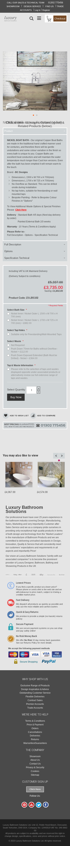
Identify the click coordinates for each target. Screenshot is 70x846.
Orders (35, 728)
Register (46, 10)
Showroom (35, 756)
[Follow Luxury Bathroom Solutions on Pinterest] (24, 807)
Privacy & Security (35, 767)
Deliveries (35, 735)
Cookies (35, 771)
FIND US (49, 6)
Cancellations (35, 732)
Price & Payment (35, 724)
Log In (37, 10)
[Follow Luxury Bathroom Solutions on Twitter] (38, 807)
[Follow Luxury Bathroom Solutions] (45, 807)
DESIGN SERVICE (32, 6)
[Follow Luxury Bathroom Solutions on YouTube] (31, 807)
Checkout (60, 18)
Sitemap (35, 775)
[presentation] (35, 131)
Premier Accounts (35, 704)
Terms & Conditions (35, 721)
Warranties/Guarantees (35, 743)
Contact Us (35, 763)
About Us (35, 760)
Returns (35, 739)
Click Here (35, 789)
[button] (33, 115)
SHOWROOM (13, 6)
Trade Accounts (35, 707)
